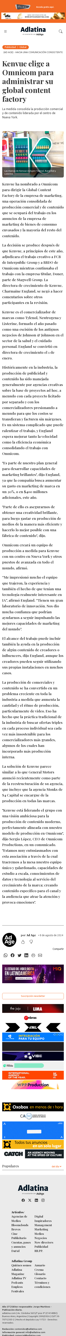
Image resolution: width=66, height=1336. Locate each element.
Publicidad (10, 47)
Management (43, 1225)
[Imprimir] (33, 955)
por (28, 935)
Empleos (17, 1287)
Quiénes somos (21, 1265)
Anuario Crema (39, 1267)
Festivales (17, 1291)
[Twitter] (19, 955)
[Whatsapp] (5, 955)
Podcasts (17, 1282)
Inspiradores (43, 1221)
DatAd (15, 1251)
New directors (43, 1242)
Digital (38, 1216)
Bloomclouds (19, 1225)
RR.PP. (38, 1251)
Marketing (41, 1229)
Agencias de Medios (19, 1218)
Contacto (40, 1278)
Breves (15, 1229)
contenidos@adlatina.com (28, 1329)
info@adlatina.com (35, 1332)
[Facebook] (12, 955)
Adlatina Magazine (17, 1272)
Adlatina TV (18, 1278)
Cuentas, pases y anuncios (21, 1244)
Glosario (39, 1274)
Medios (39, 1234)
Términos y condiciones (42, 1285)
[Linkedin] (26, 955)
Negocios (40, 1238)
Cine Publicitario (18, 1236)
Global (22, 47)
